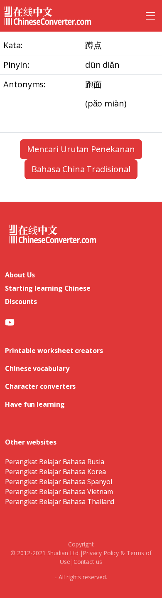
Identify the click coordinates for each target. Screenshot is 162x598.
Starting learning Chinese (48, 288)
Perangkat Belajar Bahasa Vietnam (59, 491)
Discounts (21, 301)
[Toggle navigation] (150, 15)
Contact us (88, 562)
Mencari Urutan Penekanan (81, 149)
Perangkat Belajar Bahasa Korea (55, 471)
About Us (20, 274)
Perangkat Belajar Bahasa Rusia (54, 461)
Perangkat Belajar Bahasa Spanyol (58, 481)
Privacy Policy (101, 553)
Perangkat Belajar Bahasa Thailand (59, 501)
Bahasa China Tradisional (81, 169)
